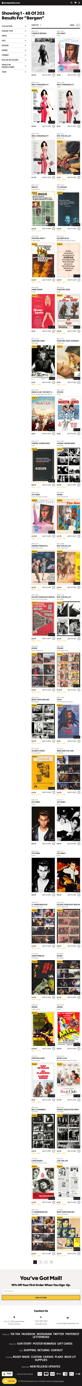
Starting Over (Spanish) (68, 341)
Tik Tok (15, 1333)
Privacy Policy (58, 1381)
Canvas (48, 1356)
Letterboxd (41, 1336)
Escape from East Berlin (68, 904)
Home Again (37, 289)
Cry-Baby (61, 33)
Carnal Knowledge (41, 443)
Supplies (41, 1359)
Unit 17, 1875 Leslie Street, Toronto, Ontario (14, 1322)
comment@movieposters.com (67, 1323)
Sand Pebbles (38, 956)
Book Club (62, 1058)
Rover (59, 494)
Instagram (44, 1333)
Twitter (58, 1333)
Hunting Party (38, 238)
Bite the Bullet (64, 597)
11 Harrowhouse (40, 904)
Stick (59, 699)
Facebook (28, 1333)
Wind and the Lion (65, 751)
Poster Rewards (44, 1343)
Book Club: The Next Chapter (45, 392)
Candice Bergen (39, 33)
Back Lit (70, 1356)
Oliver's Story (38, 751)
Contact (57, 1350)
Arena (34, 1007)
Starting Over (63, 289)
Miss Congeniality (40, 84)
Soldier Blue (63, 238)
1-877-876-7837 (41, 1321)
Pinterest (72, 1333)
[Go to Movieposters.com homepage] (11, 3)
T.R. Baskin (62, 187)
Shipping (30, 1350)
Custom (36, 1356)
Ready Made (21, 1356)
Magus (35, 187)
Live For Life (62, 1161)
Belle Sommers (39, 1109)
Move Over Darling (40, 699)
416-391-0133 (41, 1324)
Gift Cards (64, 1343)
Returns (43, 1350)
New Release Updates (45, 1366)
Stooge (60, 392)
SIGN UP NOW (41, 1297)
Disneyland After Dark (68, 1109)
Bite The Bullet (64, 136)
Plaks (59, 1356)
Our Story (24, 1343)
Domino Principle (40, 546)
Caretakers (37, 1161)
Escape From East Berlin (43, 597)
